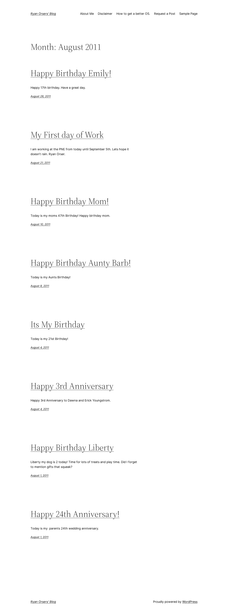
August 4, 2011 (40, 347)
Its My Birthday (58, 324)
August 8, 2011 (40, 286)
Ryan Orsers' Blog (43, 13)
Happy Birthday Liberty (72, 447)
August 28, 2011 (41, 96)
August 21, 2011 (40, 162)
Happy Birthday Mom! (70, 201)
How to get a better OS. (133, 13)
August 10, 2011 (40, 224)
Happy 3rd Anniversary (72, 386)
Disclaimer (105, 13)
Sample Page (188, 13)
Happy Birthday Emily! (71, 73)
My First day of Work (67, 135)
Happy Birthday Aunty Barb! (81, 263)
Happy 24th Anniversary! (75, 514)
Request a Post (164, 13)
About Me (87, 13)
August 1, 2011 (39, 475)
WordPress (189, 601)
